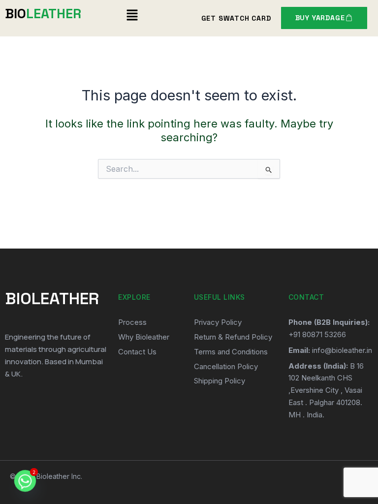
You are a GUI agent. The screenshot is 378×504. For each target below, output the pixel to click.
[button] (132, 15)
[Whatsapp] (25, 481)
